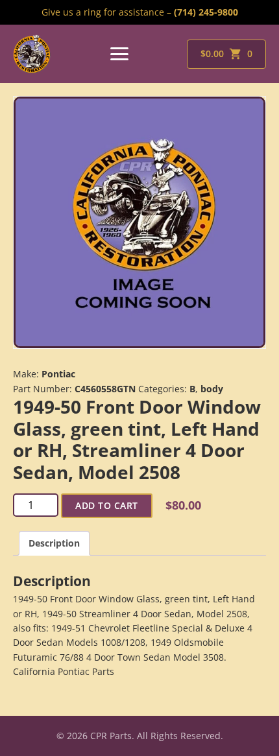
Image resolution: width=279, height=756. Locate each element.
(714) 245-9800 (206, 12)
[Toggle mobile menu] (119, 53)
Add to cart (106, 505)
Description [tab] (54, 543)
